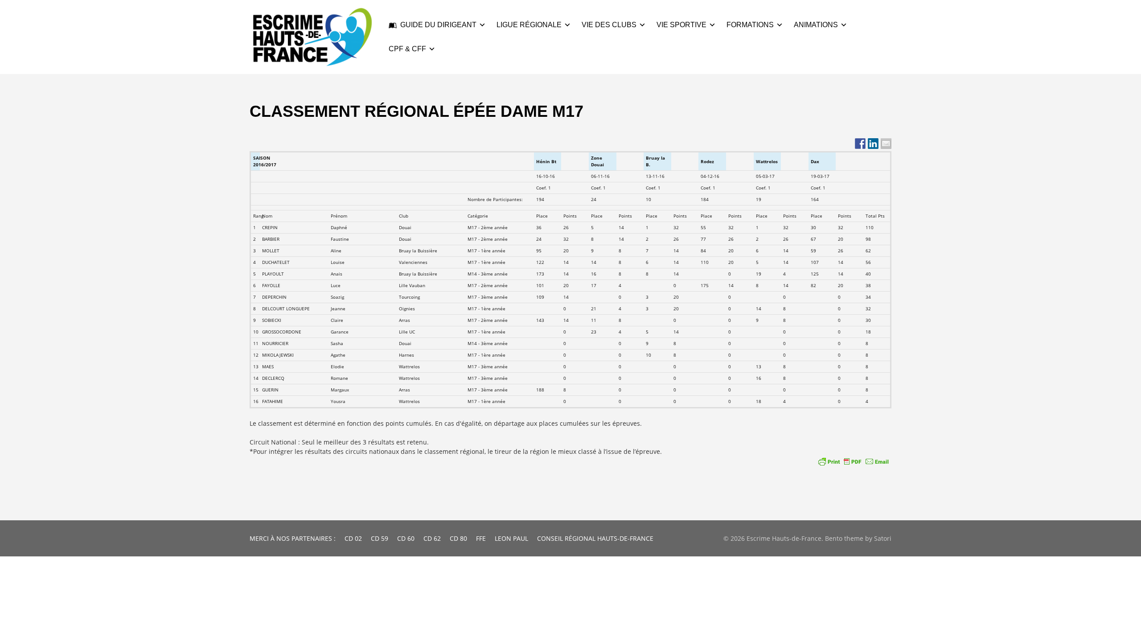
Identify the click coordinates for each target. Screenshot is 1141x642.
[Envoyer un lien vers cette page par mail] (886, 143)
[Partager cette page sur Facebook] (860, 143)
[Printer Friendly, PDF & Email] (853, 461)
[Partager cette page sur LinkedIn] (873, 143)
